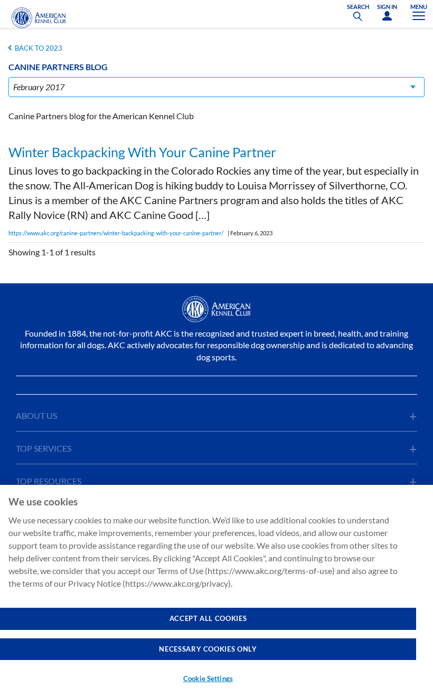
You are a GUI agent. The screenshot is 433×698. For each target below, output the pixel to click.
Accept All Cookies (208, 618)
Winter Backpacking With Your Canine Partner (142, 152)
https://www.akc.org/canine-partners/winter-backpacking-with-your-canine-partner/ (115, 233)
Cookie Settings (208, 678)
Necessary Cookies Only (208, 649)
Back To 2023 (38, 48)
